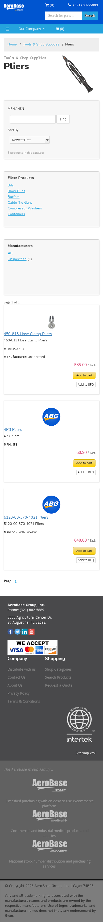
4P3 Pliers (13, 429)
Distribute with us (22, 669)
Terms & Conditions (24, 701)
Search (90, 15)
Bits (11, 185)
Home (12, 44)
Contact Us (17, 677)
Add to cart (84, 375)
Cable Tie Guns (20, 202)
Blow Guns (16, 191)
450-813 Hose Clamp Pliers (28, 333)
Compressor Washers (25, 208)
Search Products (58, 677)
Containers (16, 214)
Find (63, 119)
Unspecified (17, 259)
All (10, 253)
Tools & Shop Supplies (41, 44)
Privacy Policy (19, 693)
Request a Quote (58, 685)
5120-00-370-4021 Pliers (26, 517)
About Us (15, 685)
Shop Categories (58, 669)
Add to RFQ (86, 384)
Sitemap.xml (86, 753)
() (61, 28)
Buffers (14, 196)
